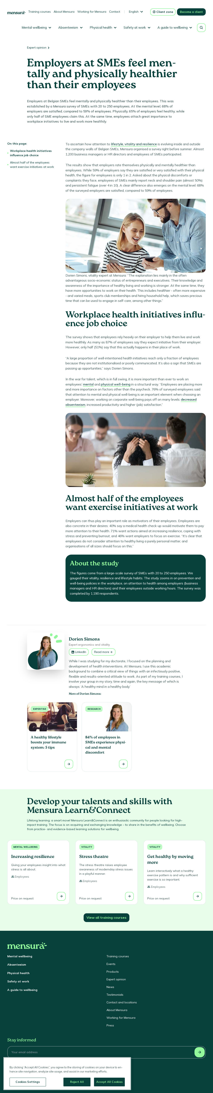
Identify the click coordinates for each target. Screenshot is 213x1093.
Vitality (86, 846)
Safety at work (18, 981)
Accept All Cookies (109, 1081)
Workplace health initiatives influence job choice (31, 153)
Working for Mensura (91, 11)
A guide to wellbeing (22, 990)
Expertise (39, 709)
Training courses (39, 11)
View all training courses (106, 917)
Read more (101, 652)
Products (112, 971)
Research (94, 709)
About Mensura (64, 11)
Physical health (18, 973)
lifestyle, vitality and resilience (134, 144)
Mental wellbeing (25, 846)
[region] (67, 1073)
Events (110, 964)
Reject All (77, 1081)
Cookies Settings (28, 1081)
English (134, 11)
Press (110, 1025)
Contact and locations (121, 1002)
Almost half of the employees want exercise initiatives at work (32, 165)
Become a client (191, 12)
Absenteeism (16, 964)
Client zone (164, 12)
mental (88, 384)
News (110, 987)
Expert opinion (36, 47)
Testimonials (114, 995)
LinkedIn (80, 652)
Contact (114, 11)
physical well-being (115, 384)
